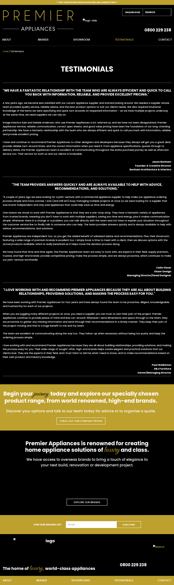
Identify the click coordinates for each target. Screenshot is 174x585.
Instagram (168, 22)
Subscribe (128, 524)
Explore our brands (87, 502)
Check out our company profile (81, 421)
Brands (43, 40)
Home (5, 51)
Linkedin (155, 22)
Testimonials (124, 40)
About (6, 40)
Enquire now (132, 12)
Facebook (161, 22)
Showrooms (80, 580)
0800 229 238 (158, 30)
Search (167, 12)
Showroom (81, 40)
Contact (165, 40)
